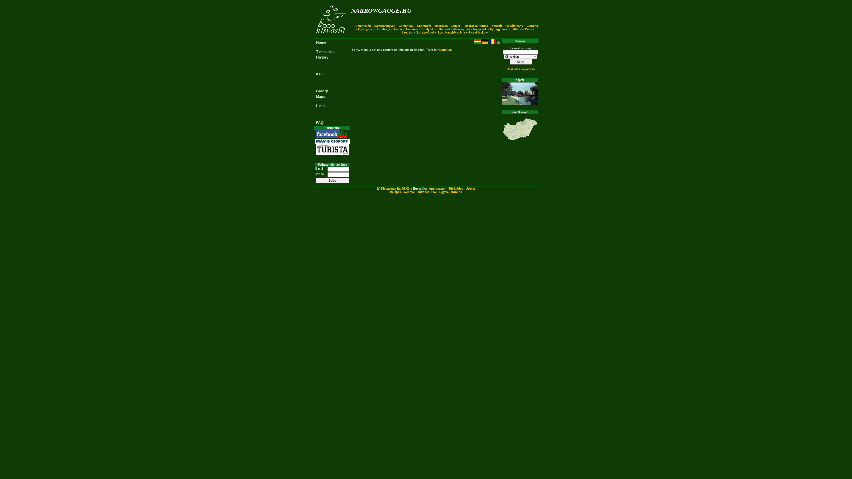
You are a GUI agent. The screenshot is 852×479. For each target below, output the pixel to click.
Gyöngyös (365, 29)
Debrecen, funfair (476, 25)
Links (320, 106)
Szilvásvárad (425, 32)
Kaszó (397, 29)
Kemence (411, 29)
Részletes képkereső (521, 69)
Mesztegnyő (461, 29)
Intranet (423, 192)
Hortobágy (383, 29)
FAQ (319, 123)
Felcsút (497, 25)
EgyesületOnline (450, 192)
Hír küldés (456, 188)
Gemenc (532, 25)
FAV (434, 192)
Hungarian (445, 49)
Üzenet (470, 188)
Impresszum (437, 188)
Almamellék (363, 25)
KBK (320, 74)
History (322, 57)
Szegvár (407, 32)
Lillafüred (443, 29)
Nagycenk (480, 29)
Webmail (410, 192)
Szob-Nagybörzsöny (451, 32)
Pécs (528, 29)
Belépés (395, 192)
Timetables (325, 52)
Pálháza (516, 29)
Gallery (322, 91)
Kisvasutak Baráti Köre (396, 188)
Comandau (406, 25)
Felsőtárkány (514, 25)
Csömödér (424, 25)
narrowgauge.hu (381, 10)
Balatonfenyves (384, 25)
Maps (320, 96)
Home (321, 42)
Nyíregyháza (498, 29)
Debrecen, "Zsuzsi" (448, 25)
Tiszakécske (477, 32)
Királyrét (427, 29)
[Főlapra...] (332, 36)
